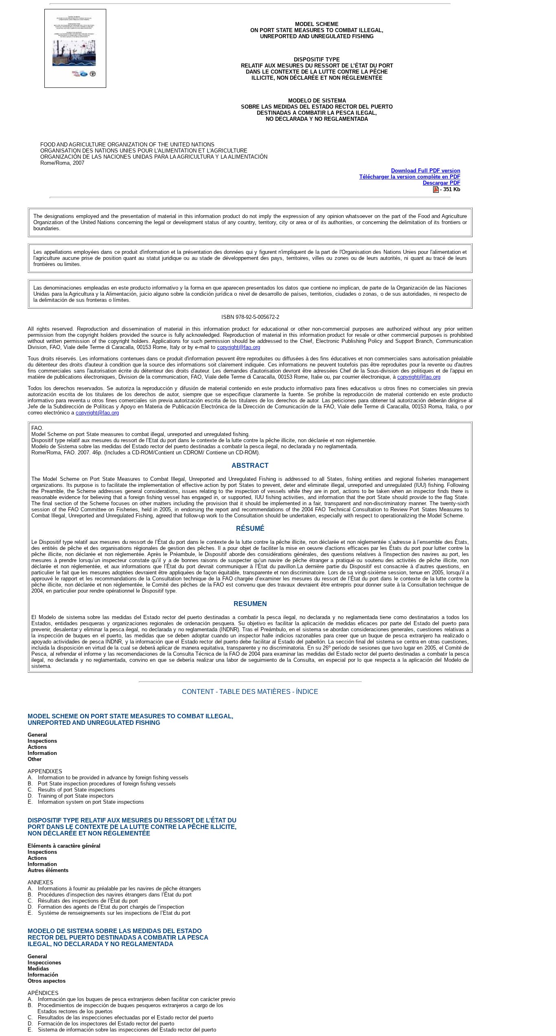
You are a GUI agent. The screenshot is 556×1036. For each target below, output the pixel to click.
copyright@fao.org (238, 347)
